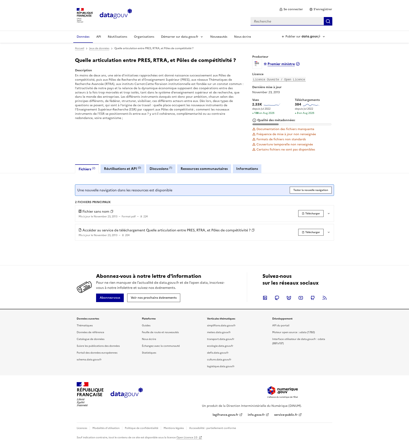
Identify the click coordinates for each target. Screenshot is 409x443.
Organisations (144, 36)
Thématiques (85, 325)
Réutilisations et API (122, 168)
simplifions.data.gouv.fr (221, 325)
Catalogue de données (90, 339)
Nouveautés (218, 36)
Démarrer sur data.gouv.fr (179, 36)
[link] (291, 9)
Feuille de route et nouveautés (160, 332)
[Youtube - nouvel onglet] (301, 298)
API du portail (280, 325)
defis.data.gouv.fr (218, 353)
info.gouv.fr (256, 415)
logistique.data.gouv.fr (221, 366)
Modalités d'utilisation (106, 428)
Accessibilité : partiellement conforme (212, 428)
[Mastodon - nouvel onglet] (277, 298)
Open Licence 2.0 (187, 437)
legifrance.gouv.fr (225, 415)
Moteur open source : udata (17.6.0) (293, 332)
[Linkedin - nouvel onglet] (265, 298)
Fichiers (87, 169)
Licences (82, 428)
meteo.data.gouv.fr (219, 332)
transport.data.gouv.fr (220, 339)
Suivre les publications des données (98, 346)
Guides (146, 325)
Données (83, 36)
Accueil (79, 48)
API (98, 36)
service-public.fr (286, 415)
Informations (247, 168)
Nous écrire (242, 36)
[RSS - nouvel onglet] (324, 298)
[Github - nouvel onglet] (312, 298)
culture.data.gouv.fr (219, 359)
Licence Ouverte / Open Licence (279, 79)
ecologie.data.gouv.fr (220, 346)
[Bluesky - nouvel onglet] (289, 298)
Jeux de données (99, 48)
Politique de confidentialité (141, 428)
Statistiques (149, 353)
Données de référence (90, 332)
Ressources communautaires (204, 168)
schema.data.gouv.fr (89, 359)
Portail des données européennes (97, 353)
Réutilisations (117, 36)
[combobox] (291, 21)
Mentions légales (174, 428)
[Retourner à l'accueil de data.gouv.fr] (116, 14)
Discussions (161, 168)
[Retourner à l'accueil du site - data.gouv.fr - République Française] (127, 394)
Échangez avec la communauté (161, 346)
